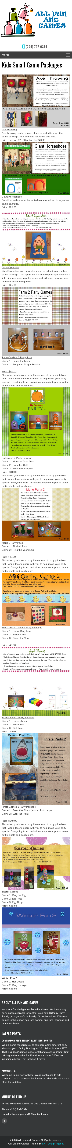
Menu (5, 54)
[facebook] (4, 1121)
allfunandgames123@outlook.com (29, 1114)
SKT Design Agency (53, 1143)
